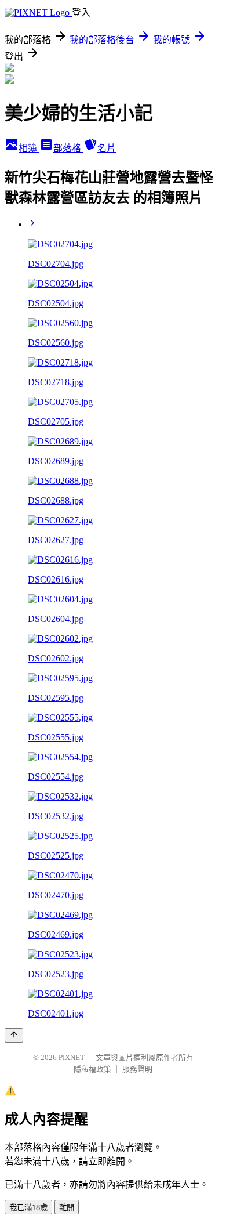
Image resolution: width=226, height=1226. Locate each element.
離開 (66, 1207)
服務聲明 (137, 1069)
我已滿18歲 (28, 1207)
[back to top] (14, 1035)
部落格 (68, 148)
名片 (106, 148)
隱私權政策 (92, 1069)
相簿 (29, 148)
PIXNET (72, 1057)
